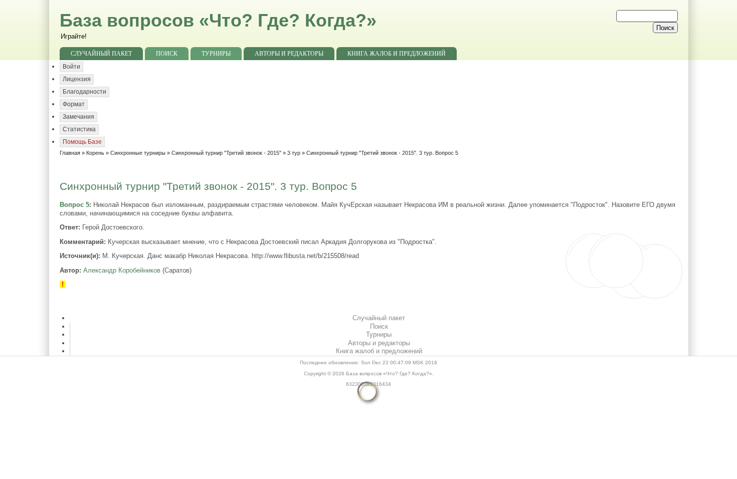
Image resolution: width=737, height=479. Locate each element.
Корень (95, 153)
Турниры (216, 53)
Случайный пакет (101, 53)
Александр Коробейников (121, 270)
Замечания (78, 116)
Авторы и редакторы (289, 53)
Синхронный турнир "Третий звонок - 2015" (226, 153)
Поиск (166, 53)
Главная (70, 153)
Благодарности (84, 91)
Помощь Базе (82, 141)
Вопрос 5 (74, 204)
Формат (74, 104)
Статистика (79, 129)
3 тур (293, 153)
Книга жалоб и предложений (396, 53)
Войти (71, 66)
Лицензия (77, 79)
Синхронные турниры (137, 153)
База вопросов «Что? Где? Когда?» (218, 20)
